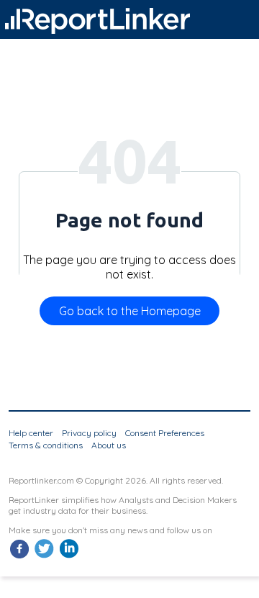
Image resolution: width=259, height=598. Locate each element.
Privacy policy (89, 432)
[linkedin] (69, 556)
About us (108, 445)
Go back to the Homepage (130, 311)
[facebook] (20, 556)
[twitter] (44, 556)
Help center (31, 432)
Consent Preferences (164, 432)
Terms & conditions (46, 445)
